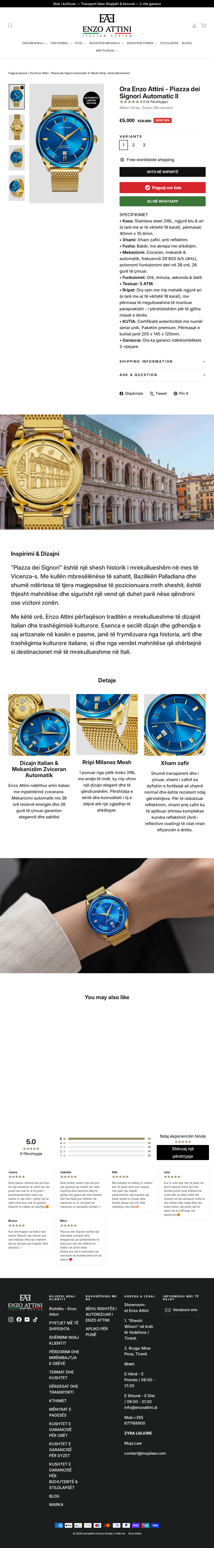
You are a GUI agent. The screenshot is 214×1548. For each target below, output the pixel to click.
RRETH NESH (105, 50)
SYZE (79, 43)
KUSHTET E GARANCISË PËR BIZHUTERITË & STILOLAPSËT (63, 1476)
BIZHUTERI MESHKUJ (105, 43)
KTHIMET (58, 1400)
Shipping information (146, 361)
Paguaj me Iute (166, 187)
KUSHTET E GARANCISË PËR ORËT (60, 1429)
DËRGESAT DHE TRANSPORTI (63, 1389)
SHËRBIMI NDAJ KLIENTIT (64, 1340)
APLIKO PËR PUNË (97, 1331)
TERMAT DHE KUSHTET (61, 1375)
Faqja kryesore (17, 73)
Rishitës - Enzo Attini (62, 1311)
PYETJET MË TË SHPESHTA (64, 1326)
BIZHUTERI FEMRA (140, 43)
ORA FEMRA (59, 43)
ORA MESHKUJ (33, 43)
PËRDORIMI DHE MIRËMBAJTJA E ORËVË (64, 1357)
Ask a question (138, 375)
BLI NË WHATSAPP (162, 201)
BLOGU (187, 43)
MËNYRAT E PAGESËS (60, 1412)
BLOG (54, 1496)
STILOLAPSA (169, 43)
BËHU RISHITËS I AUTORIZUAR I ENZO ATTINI (101, 1314)
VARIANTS (131, 137)
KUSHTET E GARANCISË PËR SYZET (60, 1449)
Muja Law (133, 1443)
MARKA (56, 1504)
